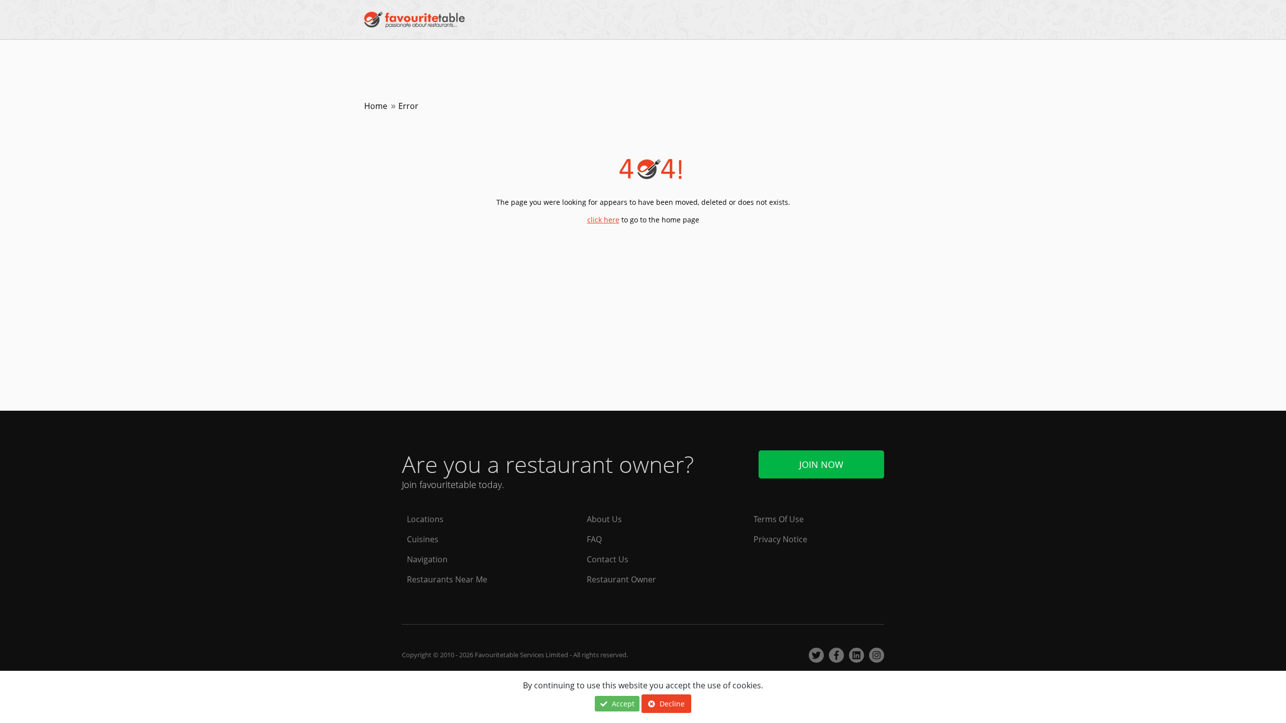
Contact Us (607, 559)
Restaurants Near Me (447, 579)
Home (375, 105)
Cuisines (423, 539)
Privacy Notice (780, 539)
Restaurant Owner (621, 579)
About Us (604, 519)
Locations (425, 519)
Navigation (427, 559)
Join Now (821, 464)
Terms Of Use (779, 519)
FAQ (594, 539)
